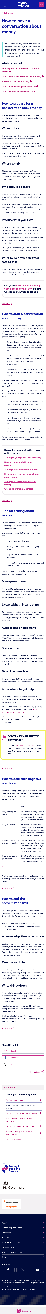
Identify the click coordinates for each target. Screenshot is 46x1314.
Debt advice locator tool (25, 745)
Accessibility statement (10, 1289)
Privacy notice (23, 1287)
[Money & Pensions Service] (11, 1167)
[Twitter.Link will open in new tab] (22, 1270)
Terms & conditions (9, 1287)
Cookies (32, 1289)
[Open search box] (41, 4)
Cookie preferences (9, 1292)
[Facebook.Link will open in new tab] (8, 1270)
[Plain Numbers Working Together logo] (11, 1204)
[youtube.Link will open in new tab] (37, 1270)
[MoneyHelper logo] (23, 4)
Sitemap (24, 1289)
